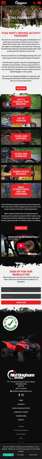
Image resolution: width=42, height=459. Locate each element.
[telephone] (35, 3)
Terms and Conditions (21, 430)
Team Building (21, 416)
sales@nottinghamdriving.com (22, 391)
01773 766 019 (22, 388)
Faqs (21, 438)
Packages (21, 404)
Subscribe (21, 302)
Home (21, 400)
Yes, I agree (8, 454)
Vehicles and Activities (21, 408)
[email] (39, 2)
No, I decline (20, 454)
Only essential (33, 454)
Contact (21, 420)
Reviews (21, 442)
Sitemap (21, 426)
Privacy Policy (21, 434)
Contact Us (21, 228)
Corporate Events (21, 412)
